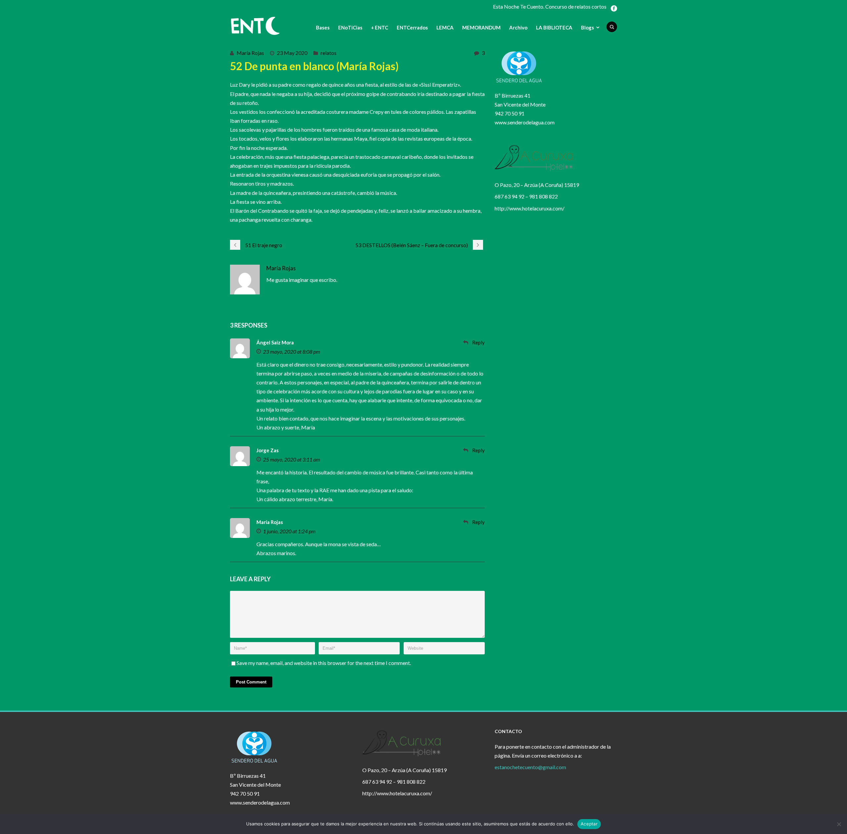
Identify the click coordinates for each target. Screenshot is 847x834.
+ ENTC (379, 27)
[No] (838, 824)
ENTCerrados (412, 27)
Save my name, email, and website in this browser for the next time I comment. (324, 663)
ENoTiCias (350, 27)
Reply (478, 342)
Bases (323, 27)
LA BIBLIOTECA (554, 27)
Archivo (518, 27)
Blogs (587, 27)
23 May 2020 (292, 53)
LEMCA (445, 27)
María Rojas (250, 53)
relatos (328, 53)
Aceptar (589, 823)
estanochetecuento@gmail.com (530, 767)
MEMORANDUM (481, 27)
